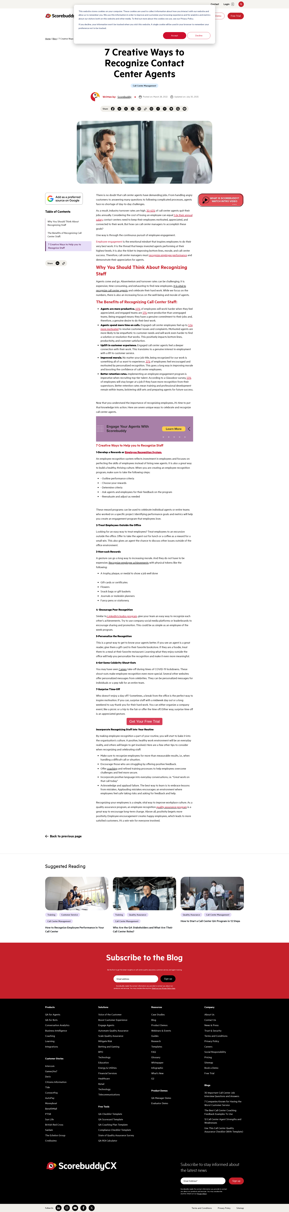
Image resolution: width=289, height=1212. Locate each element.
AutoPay (49, 1098)
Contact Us (210, 1020)
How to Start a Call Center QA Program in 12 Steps (210, 921)
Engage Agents (106, 1025)
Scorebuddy (124, 97)
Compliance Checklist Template (114, 1130)
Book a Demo (211, 1067)
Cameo (123, 669)
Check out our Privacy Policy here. (163, 988)
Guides (154, 1036)
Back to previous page (66, 836)
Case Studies (158, 1014)
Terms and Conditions (215, 1036)
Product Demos (159, 1025)
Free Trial (236, 15)
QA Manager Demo (161, 1098)
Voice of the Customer (110, 1014)
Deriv (48, 1076)
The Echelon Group (55, 1135)
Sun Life (49, 1119)
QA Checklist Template (110, 1114)
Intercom (49, 1066)
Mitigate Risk (105, 1041)
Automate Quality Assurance (113, 1030)
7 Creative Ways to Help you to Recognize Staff (64, 246)
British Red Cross (54, 1124)
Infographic (157, 1067)
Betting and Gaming (108, 1046)
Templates (156, 1046)
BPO (100, 1052)
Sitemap (208, 1062)
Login (227, 4)
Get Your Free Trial (144, 721)
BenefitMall (51, 1108)
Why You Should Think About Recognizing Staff (63, 223)
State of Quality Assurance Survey (116, 1135)
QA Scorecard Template (110, 1119)
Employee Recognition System (143, 452)
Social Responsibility (215, 1052)
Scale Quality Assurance (110, 1036)
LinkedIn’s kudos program (122, 616)
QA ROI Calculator (107, 1140)
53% (189, 377)
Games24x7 (51, 1071)
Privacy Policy (211, 1041)
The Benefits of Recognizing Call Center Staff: (65, 234)
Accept (174, 35)
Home (48, 38)
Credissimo (51, 1140)
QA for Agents (52, 1014)
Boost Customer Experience (112, 1020)
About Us (209, 1014)
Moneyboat (51, 1103)
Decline (198, 35)
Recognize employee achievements (129, 562)
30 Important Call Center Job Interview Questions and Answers (221, 1094)
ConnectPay (51, 1092)
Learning (49, 1041)
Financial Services (107, 1073)
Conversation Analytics (57, 1025)
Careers (208, 1046)
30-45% (150, 210)
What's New (157, 1073)
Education (103, 1062)
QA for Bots (51, 1020)
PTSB (48, 1114)
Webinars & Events (161, 1030)
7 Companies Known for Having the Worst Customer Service (222, 1103)
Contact (215, 4)
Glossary (155, 1057)
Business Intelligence (56, 1030)
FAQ (153, 1052)
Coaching (50, 1036)
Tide (47, 1087)
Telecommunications (109, 1094)
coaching (112, 768)
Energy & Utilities (107, 1067)
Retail (101, 1084)
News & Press (211, 1025)
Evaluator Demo (159, 1103)
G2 (152, 1078)
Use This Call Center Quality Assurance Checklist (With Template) (223, 1129)
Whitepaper (157, 1062)
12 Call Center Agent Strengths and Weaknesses (222, 1121)
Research (156, 1041)
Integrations (51, 1046)
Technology (104, 1057)
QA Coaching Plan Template (113, 1124)
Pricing (208, 1057)
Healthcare (104, 1078)
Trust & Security (212, 1030)
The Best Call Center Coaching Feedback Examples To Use (220, 1112)
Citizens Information (56, 1082)
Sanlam (49, 1130)
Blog (55, 38)
